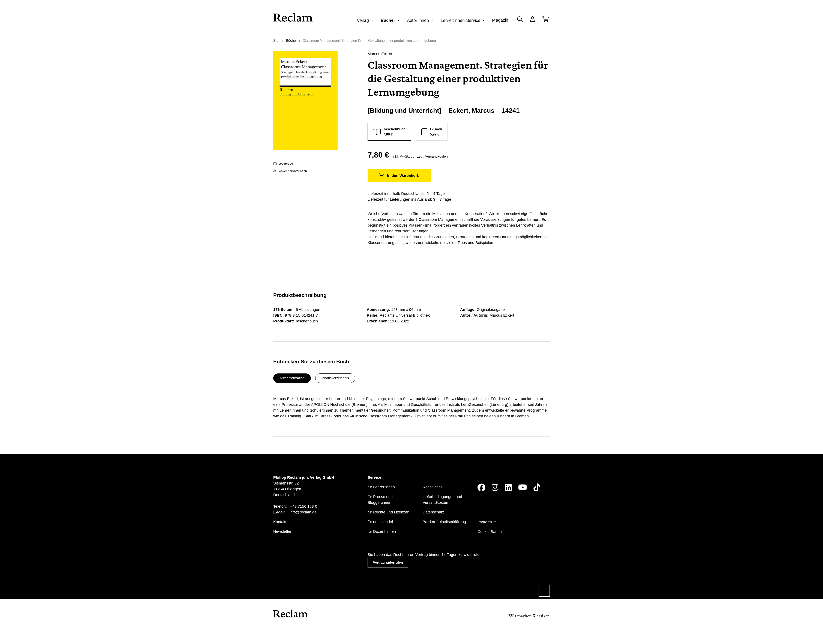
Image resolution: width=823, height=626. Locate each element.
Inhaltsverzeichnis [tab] (335, 378)
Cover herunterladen (293, 171)
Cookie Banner (490, 532)
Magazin (500, 20)
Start (276, 40)
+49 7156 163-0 (303, 506)
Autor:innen (418, 20)
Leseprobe (285, 163)
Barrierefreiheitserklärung (444, 522)
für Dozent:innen (382, 531)
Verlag (363, 20)
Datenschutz (433, 512)
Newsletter (282, 531)
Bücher (388, 20)
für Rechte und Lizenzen (388, 512)
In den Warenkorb (403, 175)
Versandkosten (436, 156)
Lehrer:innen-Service (460, 20)
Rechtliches (433, 487)
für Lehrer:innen (381, 487)
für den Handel (380, 522)
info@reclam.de (303, 512)
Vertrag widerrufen (388, 562)
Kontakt (279, 522)
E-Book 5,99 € (436, 131)
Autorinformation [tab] (292, 378)
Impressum (487, 522)
